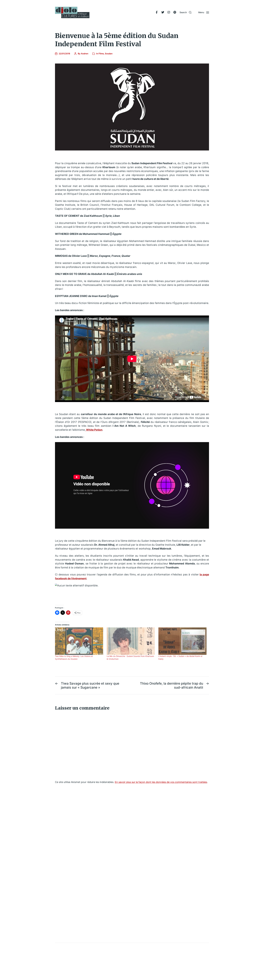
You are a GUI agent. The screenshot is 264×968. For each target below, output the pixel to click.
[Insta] (169, 12)
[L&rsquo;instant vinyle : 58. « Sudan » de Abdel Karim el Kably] (182, 641)
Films (101, 53)
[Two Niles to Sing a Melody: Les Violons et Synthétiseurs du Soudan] (79, 641)
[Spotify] (175, 12)
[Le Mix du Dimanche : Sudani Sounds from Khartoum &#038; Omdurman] (131, 641)
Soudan (108, 53)
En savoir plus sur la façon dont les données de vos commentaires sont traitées (161, 782)
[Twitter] (163, 12)
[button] (185, 12)
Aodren (84, 53)
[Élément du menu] (157, 12)
